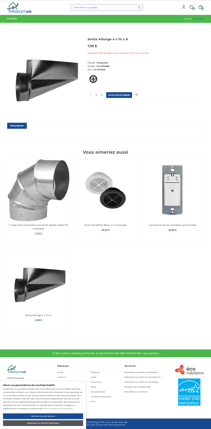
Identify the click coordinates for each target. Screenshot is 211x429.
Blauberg (95, 372)
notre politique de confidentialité (58, 408)
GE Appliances (98, 391)
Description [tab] (17, 125)
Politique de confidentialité (137, 387)
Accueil (188, 18)
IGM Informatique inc (114, 424)
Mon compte (150, 353)
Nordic (60, 372)
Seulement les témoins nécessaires (43, 423)
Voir (38, 233)
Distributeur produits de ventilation (141, 372)
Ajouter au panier (119, 95)
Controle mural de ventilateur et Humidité (172, 225)
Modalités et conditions (135, 391)
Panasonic (96, 382)
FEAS (93, 401)
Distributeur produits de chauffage (141, 382)
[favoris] (136, 95)
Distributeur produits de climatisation (142, 377)
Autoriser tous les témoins (43, 416)
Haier (93, 387)
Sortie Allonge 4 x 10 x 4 (38, 315)
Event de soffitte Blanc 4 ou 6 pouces (105, 225)
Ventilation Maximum (101, 396)
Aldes (93, 377)
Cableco (61, 377)
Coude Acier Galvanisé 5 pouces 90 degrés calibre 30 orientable (38, 227)
